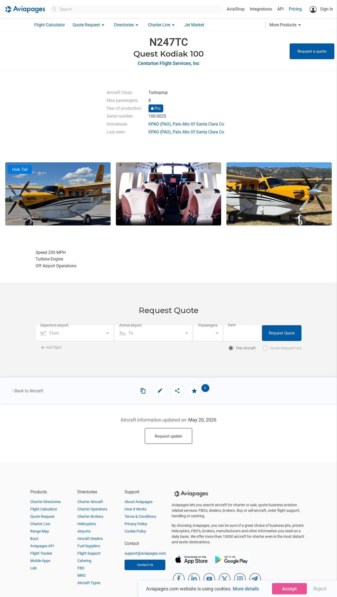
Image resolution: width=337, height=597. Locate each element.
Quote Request (42, 516)
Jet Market (194, 24)
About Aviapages (138, 502)
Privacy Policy (136, 524)
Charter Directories (45, 502)
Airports (84, 531)
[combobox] (74, 333)
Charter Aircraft (90, 502)
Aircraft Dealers (90, 538)
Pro (157, 108)
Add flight (54, 347)
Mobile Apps (40, 561)
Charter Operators (92, 509)
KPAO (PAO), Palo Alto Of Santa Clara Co (186, 124)
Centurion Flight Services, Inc (168, 63)
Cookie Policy (135, 531)
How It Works (135, 509)
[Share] (177, 390)
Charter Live (40, 524)
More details (246, 588)
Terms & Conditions (140, 516)
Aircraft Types (88, 583)
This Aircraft (246, 348)
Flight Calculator (49, 24)
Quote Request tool (285, 348)
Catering (84, 561)
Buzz (34, 538)
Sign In (326, 9)
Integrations (261, 9)
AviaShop (236, 9)
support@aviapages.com (145, 553)
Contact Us (145, 565)
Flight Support (89, 553)
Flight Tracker (41, 553)
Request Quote (282, 333)
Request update (168, 436)
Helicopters (86, 524)
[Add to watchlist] (194, 390)
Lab (33, 568)
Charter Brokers (90, 516)
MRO (81, 575)
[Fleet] (143, 390)
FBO (81, 568)
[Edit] (160, 390)
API (280, 9)
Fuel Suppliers (88, 546)
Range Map (39, 531)
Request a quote (312, 51)
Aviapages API (42, 546)
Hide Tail (20, 169)
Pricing (295, 9)
